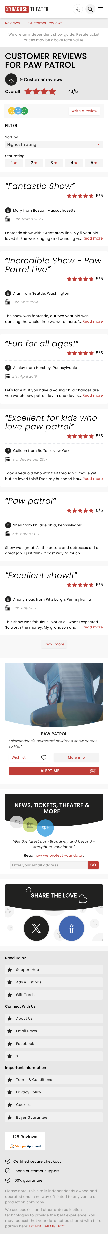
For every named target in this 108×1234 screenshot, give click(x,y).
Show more (54, 644)
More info (76, 757)
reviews (12, 22)
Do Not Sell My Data (47, 1226)
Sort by (11, 137)
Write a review (84, 110)
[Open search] (90, 9)
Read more (93, 238)
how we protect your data (58, 855)
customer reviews (45, 22)
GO (93, 864)
